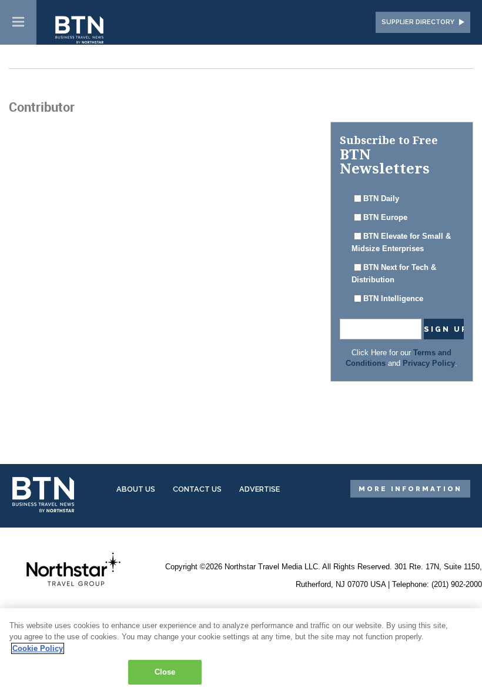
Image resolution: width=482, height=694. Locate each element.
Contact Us (197, 489)
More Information (410, 489)
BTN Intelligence (393, 299)
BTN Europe (385, 217)
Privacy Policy (429, 363)
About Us (135, 489)
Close (165, 672)
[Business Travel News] (80, 30)
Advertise (259, 489)
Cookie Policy (37, 648)
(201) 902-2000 (456, 584)
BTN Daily (381, 199)
